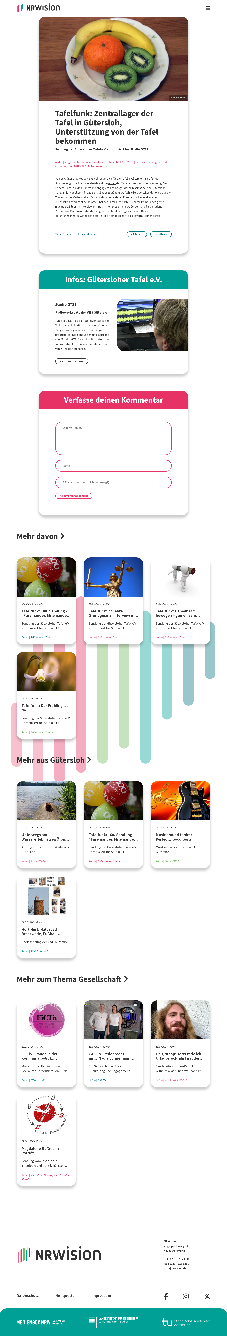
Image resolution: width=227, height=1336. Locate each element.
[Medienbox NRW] (41, 1322)
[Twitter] (207, 1296)
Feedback (161, 234)
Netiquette (65, 1295)
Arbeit (112, 183)
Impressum (101, 1295)
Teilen (138, 234)
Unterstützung (86, 234)
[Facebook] (166, 1296)
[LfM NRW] (113, 1322)
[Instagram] (186, 1296)
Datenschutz (28, 1295)
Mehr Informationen (72, 361)
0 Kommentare (97, 166)
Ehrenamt (68, 234)
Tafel (58, 234)
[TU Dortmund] (186, 1322)
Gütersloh (112, 162)
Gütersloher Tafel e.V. (90, 162)
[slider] (113, 58)
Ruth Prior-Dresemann (112, 207)
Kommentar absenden (74, 495)
